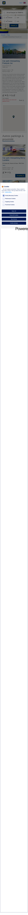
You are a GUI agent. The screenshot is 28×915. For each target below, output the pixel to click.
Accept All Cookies (14, 215)
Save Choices (14, 219)
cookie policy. (8, 192)
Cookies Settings (14, 223)
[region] (14, 547)
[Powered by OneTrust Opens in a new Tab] (21, 228)
